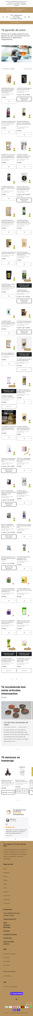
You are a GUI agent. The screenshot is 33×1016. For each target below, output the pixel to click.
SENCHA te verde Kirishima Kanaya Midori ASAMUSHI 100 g (8, 460)
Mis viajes (6, 965)
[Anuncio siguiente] (30, 3)
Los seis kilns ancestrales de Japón (16, 723)
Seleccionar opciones (24, 99)
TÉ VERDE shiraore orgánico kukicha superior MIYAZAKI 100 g (24, 526)
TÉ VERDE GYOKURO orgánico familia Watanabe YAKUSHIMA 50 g (23, 254)
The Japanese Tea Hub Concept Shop (18, 1013)
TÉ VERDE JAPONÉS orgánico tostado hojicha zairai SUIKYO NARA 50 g (23, 428)
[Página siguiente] (21, 679)
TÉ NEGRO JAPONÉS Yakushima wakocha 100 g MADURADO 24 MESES (24, 156)
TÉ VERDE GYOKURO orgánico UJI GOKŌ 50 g (7, 396)
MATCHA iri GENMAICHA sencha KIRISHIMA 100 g (7, 354)
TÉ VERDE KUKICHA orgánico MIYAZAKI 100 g (23, 291)
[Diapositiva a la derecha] (20, 749)
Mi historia (6, 957)
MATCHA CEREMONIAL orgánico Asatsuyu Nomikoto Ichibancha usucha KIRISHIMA (8, 493)
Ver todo (3, 697)
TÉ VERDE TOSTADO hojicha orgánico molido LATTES (24, 89)
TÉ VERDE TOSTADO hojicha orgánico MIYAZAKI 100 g (8, 122)
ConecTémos (7, 976)
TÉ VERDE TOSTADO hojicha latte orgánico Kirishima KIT (24, 322)
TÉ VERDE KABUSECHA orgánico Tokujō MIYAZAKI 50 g (8, 188)
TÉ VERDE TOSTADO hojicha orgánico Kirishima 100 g (8, 253)
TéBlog (5, 880)
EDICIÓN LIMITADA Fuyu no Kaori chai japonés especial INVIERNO (8, 558)
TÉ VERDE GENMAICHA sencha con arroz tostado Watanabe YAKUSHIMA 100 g (24, 123)
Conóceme (6, 899)
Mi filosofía (6, 961)
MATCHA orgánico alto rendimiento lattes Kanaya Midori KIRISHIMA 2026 (23, 188)
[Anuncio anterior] (3, 3)
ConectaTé (6, 903)
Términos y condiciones (10, 986)
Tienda (5, 876)
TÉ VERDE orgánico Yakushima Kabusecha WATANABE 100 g (22, 492)
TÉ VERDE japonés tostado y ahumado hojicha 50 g (24, 359)
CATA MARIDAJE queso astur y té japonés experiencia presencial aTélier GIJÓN (8, 428)
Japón (5, 884)
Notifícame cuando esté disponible (24, 285)
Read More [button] (9, 835)
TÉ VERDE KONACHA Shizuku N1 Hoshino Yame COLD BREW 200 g (8, 660)
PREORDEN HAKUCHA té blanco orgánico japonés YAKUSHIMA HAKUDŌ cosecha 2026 (7, 90)
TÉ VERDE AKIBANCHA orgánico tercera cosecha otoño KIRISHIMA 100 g (8, 222)
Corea (5, 888)
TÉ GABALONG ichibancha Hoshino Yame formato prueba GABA (23, 660)
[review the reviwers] (6, 824)
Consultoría (6, 895)
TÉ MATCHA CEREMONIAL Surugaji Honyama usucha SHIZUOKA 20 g (8, 590)
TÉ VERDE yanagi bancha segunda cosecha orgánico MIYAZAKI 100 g (24, 391)
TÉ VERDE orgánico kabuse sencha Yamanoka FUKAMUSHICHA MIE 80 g (8, 286)
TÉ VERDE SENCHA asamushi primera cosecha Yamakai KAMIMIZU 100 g (8, 322)
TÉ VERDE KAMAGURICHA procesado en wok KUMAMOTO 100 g (23, 558)
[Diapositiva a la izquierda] (13, 749)
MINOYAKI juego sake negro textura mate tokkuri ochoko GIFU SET (7, 782)
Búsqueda (6, 872)
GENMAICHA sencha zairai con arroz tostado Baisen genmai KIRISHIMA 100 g (8, 156)
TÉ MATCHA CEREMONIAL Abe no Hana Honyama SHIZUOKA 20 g (8, 622)
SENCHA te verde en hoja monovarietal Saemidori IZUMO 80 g (23, 622)
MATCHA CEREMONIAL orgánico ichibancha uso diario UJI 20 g (7, 526)
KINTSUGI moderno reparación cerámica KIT (21, 781)
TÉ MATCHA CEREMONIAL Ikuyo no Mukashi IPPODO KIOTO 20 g (23, 460)
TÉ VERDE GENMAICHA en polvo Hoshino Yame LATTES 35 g (24, 590)
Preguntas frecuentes (9, 953)
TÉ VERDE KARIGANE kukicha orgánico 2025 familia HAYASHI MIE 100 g (24, 222)
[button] (3, 17)
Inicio (5, 868)
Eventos (5, 891)
